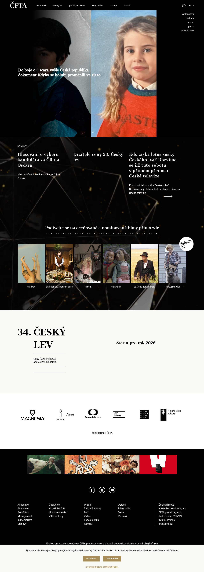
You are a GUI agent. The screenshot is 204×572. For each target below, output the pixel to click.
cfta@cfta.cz (166, 523)
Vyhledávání (188, 14)
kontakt (127, 5)
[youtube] (112, 490)
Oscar (121, 512)
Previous (23, 263)
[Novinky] (168, 196)
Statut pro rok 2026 (135, 342)
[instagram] (102, 490)
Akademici (23, 508)
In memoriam (25, 520)
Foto (86, 512)
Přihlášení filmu (77, 5)
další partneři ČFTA (102, 432)
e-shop (113, 5)
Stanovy (22, 523)
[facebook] (92, 490)
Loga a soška (91, 520)
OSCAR (191, 22)
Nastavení (91, 558)
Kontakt (88, 523)
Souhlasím (112, 558)
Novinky (22, 146)
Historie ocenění (58, 512)
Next (180, 263)
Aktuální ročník (57, 508)
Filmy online (124, 508)
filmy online (97, 5)
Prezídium (23, 512)
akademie (41, 5)
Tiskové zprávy (92, 508)
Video (87, 516)
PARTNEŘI (190, 18)
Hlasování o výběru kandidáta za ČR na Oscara (38, 160)
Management (25, 516)
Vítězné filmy (56, 516)
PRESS (191, 26)
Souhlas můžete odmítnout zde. (102, 566)
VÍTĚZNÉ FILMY (187, 30)
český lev (57, 5)
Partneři (122, 516)
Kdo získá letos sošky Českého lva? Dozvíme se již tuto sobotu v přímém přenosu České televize (153, 165)
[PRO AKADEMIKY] (184, 5)
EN (190, 5)
